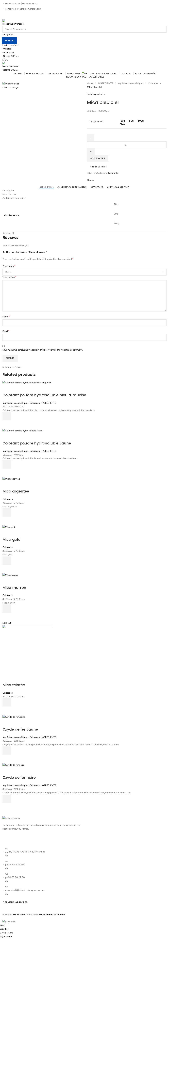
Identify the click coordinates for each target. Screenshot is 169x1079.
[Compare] (6, 388)
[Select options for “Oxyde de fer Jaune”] (6, 750)
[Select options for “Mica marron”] (6, 609)
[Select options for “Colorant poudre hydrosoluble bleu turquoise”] (6, 416)
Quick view (6, 424)
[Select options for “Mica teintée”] (6, 702)
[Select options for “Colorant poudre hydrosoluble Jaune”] (6, 464)
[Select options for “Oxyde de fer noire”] (6, 799)
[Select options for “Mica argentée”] (6, 512)
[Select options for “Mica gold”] (6, 560)
